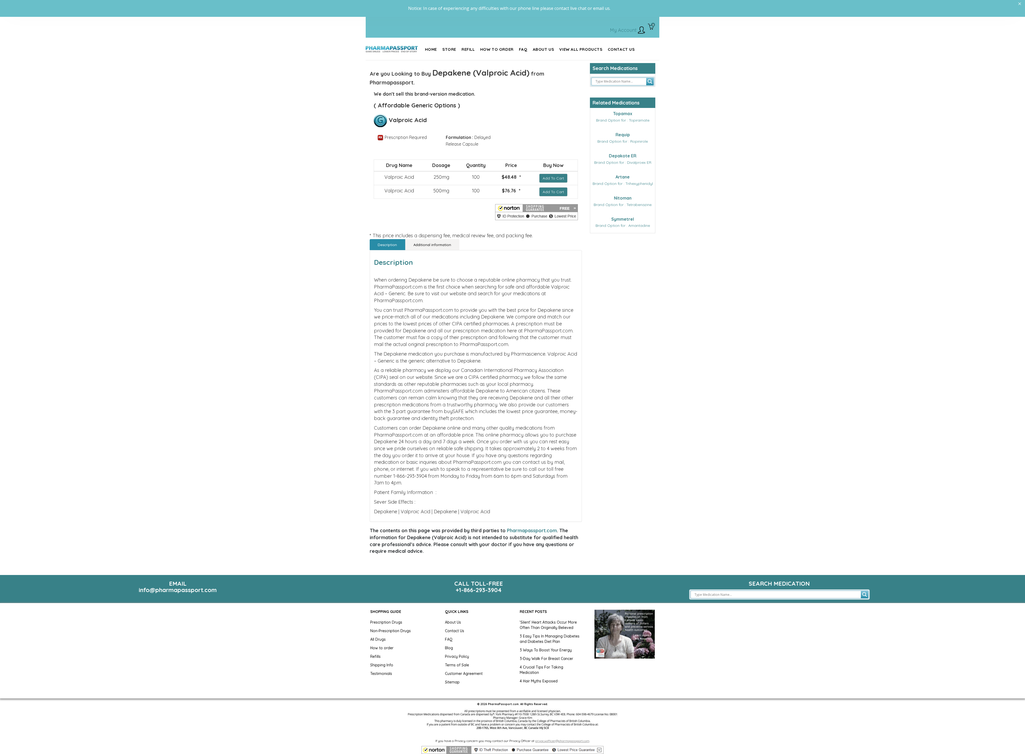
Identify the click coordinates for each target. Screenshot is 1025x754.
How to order (381, 648)
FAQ (448, 639)
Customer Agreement (464, 673)
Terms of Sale (457, 665)
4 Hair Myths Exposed (539, 681)
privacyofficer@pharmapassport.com (562, 741)
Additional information (432, 245)
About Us (453, 622)
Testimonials (381, 673)
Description (387, 245)
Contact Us (454, 630)
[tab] (387, 244)
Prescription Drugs (386, 622)
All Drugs (378, 639)
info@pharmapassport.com (178, 590)
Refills (375, 656)
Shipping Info (381, 665)
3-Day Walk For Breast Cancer (546, 658)
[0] (651, 27)
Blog (449, 648)
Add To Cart (553, 178)
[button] (536, 212)
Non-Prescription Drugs (390, 630)
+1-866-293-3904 (479, 590)
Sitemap (452, 682)
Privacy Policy (457, 656)
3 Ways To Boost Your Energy (546, 650)
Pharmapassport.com (532, 530)
